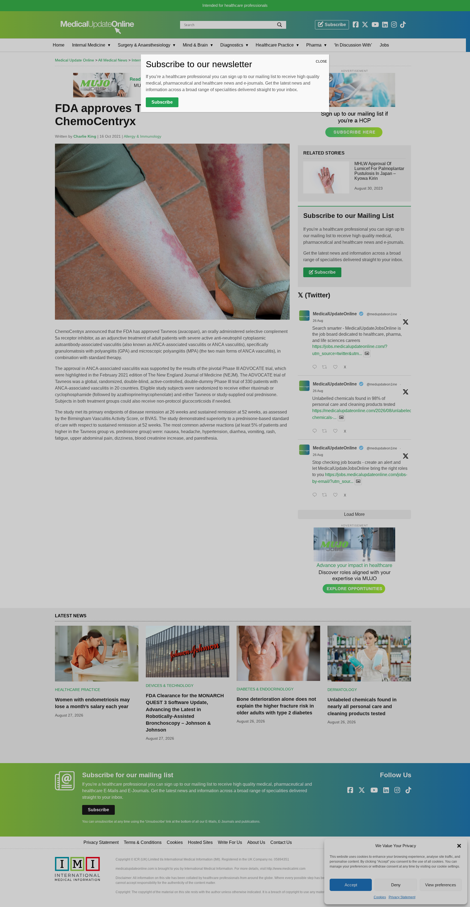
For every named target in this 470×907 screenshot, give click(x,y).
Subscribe (162, 102)
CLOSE (321, 61)
